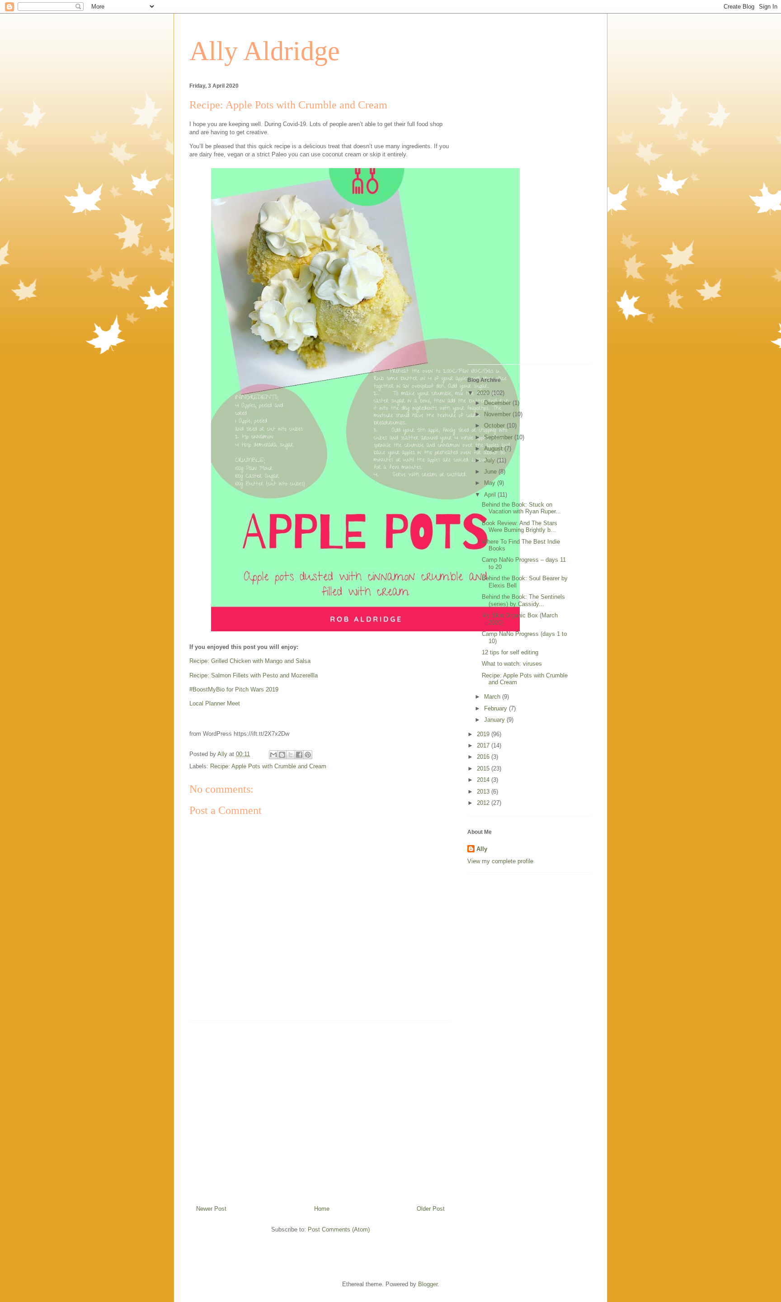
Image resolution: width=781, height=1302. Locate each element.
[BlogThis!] (282, 754)
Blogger (428, 1284)
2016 (484, 756)
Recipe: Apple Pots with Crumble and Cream (268, 766)
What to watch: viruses (512, 663)
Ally (481, 849)
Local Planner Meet (214, 703)
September (499, 437)
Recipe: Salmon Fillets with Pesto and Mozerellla (253, 675)
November (498, 414)
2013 (484, 791)
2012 (484, 802)
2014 (484, 779)
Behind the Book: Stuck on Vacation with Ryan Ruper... (521, 508)
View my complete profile (500, 861)
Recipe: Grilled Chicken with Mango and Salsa (250, 661)
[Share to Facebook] (299, 754)
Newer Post (211, 1208)
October (495, 425)
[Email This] (273, 754)
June (491, 471)
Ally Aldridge (264, 51)
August (494, 448)
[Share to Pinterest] (307, 754)
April (491, 494)
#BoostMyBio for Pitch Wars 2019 (233, 689)
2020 (484, 393)
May (490, 482)
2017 (484, 745)
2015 (484, 768)
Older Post (431, 1208)
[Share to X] (290, 754)
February (496, 708)
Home (321, 1208)
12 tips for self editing (510, 652)
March (493, 696)
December (498, 403)
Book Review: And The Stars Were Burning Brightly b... (519, 527)
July (490, 460)
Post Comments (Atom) (339, 1229)
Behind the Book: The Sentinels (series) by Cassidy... (523, 600)
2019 (484, 734)
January (495, 719)
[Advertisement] (320, 1109)
